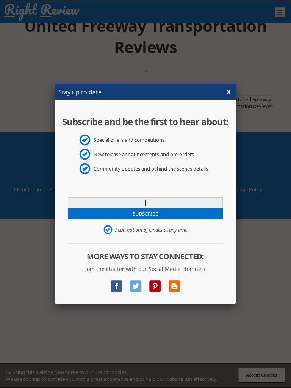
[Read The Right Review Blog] (174, 283)
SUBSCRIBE (145, 213)
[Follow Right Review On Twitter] (136, 283)
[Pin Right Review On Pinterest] (155, 283)
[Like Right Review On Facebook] (116, 283)
